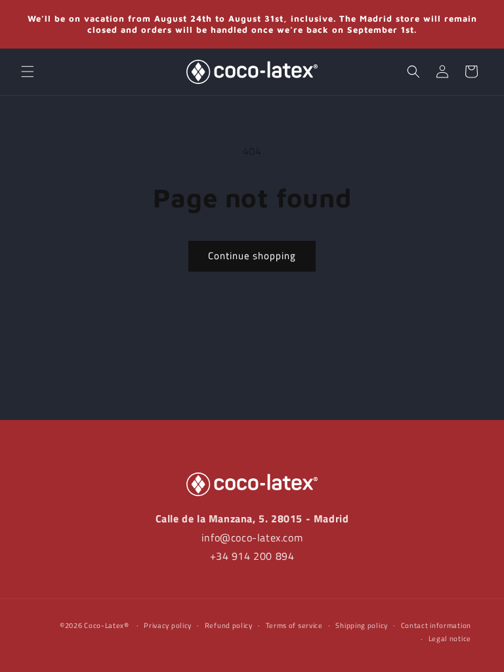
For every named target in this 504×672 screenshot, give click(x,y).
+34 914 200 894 (252, 556)
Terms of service (294, 625)
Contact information (436, 625)
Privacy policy (168, 625)
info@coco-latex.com (252, 537)
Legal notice (450, 638)
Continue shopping (252, 255)
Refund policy (229, 625)
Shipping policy (361, 625)
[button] (27, 71)
